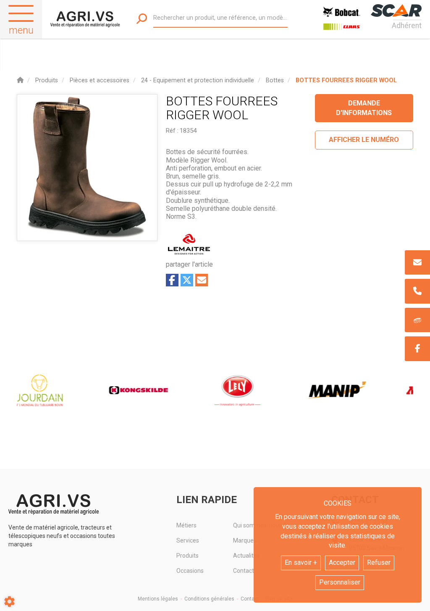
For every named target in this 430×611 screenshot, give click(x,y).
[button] (346, 80)
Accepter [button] (342, 562)
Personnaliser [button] (339, 582)
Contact (250, 599)
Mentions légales (158, 599)
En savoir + (301, 562)
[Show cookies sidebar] (9, 601)
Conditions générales (209, 599)
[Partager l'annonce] (201, 280)
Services (187, 540)
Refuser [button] (379, 562)
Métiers (186, 525)
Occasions (190, 570)
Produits (187, 555)
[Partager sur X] (187, 280)
